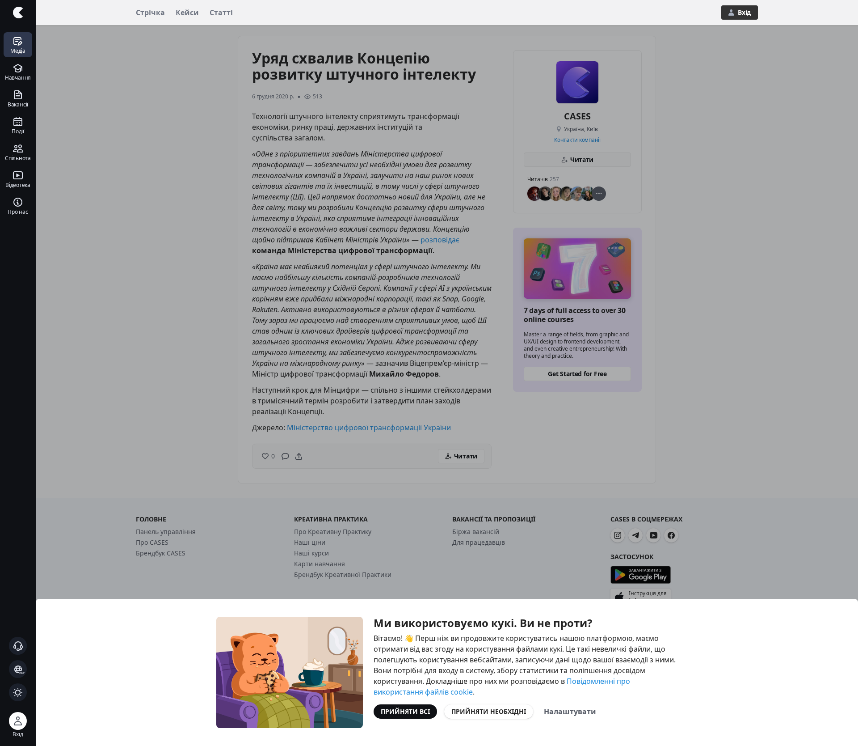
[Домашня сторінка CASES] (18, 12)
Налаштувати (570, 711)
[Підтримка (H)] (18, 646)
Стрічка (150, 12)
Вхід (744, 12)
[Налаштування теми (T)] (18, 692)
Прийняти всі (405, 711)
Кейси (187, 12)
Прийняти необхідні (488, 711)
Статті (221, 12)
